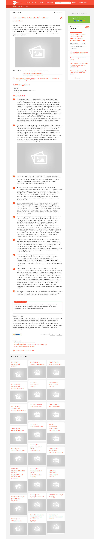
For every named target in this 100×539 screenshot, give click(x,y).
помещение (32, 111)
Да (52, 334)
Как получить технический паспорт (33, 76)
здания (55, 111)
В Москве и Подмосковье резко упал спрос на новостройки (79, 53)
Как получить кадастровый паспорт (33, 73)
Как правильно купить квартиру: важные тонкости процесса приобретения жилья (78, 37)
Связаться (85, 13)
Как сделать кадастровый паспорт (15, 364)
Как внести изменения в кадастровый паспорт (53, 474)
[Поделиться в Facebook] (18, 334)
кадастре (38, 102)
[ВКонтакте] (81, 21)
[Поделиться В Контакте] (16, 334)
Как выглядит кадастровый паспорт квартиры (17, 386)
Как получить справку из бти (16, 520)
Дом (36, 2)
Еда (27, 2)
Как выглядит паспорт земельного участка (56, 517)
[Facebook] (75, 21)
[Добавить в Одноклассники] (13, 334)
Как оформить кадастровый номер (37, 496)
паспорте (28, 109)
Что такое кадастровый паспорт (34, 384)
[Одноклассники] (84, 21)
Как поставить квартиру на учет (54, 405)
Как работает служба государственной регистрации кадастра (37, 518)
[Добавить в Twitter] (20, 334)
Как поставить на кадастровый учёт (36, 405)
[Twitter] (78, 21)
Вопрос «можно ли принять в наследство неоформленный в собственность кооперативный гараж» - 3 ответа (37, 79)
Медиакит (74, 13)
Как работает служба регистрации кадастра (18, 499)
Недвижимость (20, 6)
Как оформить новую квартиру (56, 496)
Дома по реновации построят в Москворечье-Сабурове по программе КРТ (79, 65)
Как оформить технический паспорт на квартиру (56, 450)
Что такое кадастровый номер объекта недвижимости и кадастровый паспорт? (18, 473)
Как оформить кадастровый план (55, 363)
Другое (26, 6)
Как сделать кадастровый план (36, 425)
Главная (14, 6)
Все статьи (79, 78)
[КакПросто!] (18, 3)
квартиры (40, 115)
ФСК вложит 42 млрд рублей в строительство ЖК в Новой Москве (78, 72)
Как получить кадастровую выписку (24, 346)
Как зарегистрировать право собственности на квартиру (30, 344)
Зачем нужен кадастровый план (17, 429)
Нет (59, 334)
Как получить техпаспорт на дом (17, 449)
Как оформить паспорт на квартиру (37, 363)
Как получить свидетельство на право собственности (36, 447)
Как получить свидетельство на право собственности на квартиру (36, 473)
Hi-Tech (31, 2)
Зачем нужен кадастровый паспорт (53, 384)
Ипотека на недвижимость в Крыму (78, 58)
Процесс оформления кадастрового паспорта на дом (54, 427)
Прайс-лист (79, 13)
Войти (74, 2)
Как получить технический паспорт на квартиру (18, 408)
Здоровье (41, 2)
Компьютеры (49, 2)
